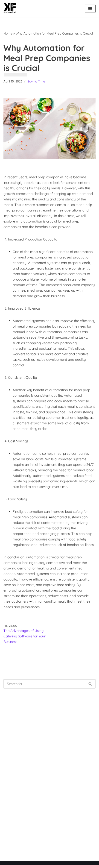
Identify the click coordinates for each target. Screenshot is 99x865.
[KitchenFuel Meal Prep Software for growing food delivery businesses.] (9, 8)
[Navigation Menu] (90, 8)
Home (7, 33)
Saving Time (36, 81)
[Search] (90, 684)
